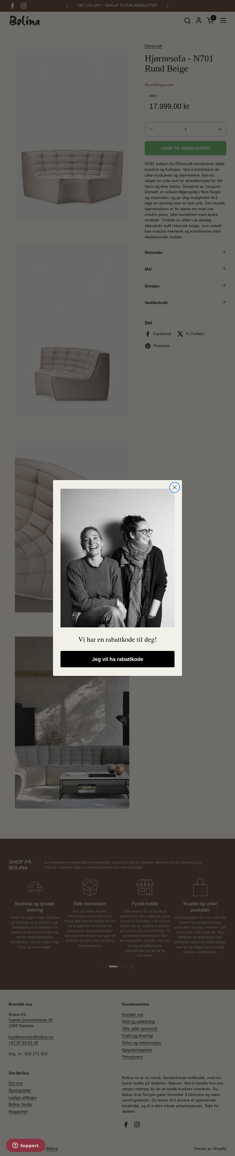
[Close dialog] (175, 487)
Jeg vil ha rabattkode (117, 659)
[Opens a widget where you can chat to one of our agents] (25, 1146)
